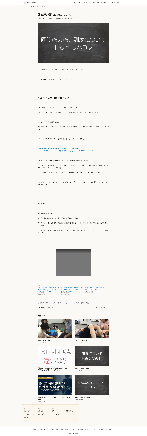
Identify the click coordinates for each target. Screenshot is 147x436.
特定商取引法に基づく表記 (100, 429)
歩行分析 (76, 303)
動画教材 (26, 417)
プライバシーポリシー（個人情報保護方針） (57, 429)
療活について (55, 411)
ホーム (34, 429)
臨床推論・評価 (60, 18)
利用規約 (73, 429)
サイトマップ (88, 429)
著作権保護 (80, 429)
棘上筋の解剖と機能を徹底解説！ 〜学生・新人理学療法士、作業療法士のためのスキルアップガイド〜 (72, 289)
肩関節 (82, 303)
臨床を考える (27, 411)
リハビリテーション (68, 303)
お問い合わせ (55, 414)
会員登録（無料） (71, 411)
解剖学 (87, 303)
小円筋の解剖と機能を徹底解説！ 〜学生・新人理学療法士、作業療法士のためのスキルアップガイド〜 (48, 289)
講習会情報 (41, 411)
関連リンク (111, 429)
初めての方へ (41, 414)
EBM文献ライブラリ (29, 414)
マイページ (69, 414)
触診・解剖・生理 (69, 18)
